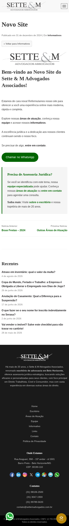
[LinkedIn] (18, 474)
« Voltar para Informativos (17, 43)
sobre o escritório (40, 202)
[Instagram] (24, 474)
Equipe (34, 421)
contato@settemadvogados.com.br (34, 507)
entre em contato (35, 145)
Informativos (54, 35)
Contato (34, 436)
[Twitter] (31, 474)
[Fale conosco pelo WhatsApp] (9, 516)
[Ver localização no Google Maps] (44, 474)
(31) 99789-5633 (34, 502)
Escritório (34, 411)
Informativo (34, 426)
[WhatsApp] (57, 474)
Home (34, 406)
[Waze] (50, 474)
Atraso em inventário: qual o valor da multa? (28, 272)
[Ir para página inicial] (24, 6)
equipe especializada (20, 186)
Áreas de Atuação (34, 416)
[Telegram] (37, 474)
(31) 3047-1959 (35, 497)
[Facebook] (12, 474)
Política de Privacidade (34, 441)
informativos (38, 122)
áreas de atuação (30, 118)
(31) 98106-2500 (34, 492)
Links (34, 431)
